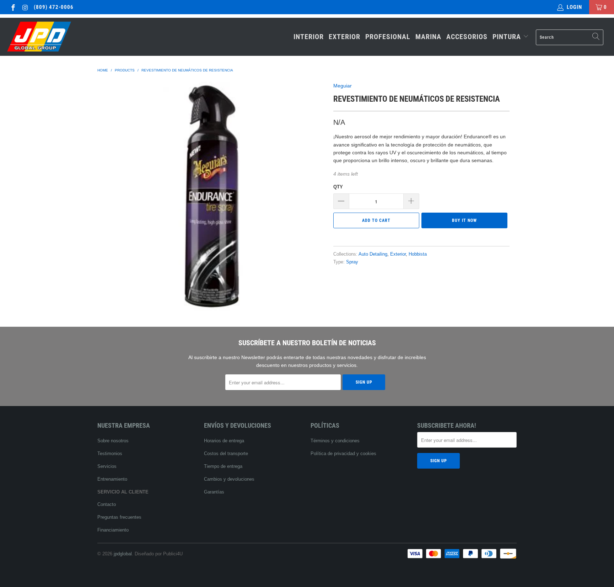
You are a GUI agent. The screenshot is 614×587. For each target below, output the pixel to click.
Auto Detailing (373, 254)
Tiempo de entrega (223, 466)
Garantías (214, 492)
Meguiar (342, 86)
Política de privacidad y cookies (343, 453)
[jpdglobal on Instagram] (25, 7)
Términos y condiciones (335, 440)
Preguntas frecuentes (119, 517)
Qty (338, 187)
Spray (352, 262)
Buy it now (464, 220)
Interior (308, 36)
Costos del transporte (226, 453)
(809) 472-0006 (54, 7)
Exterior (344, 36)
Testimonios (109, 453)
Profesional (387, 36)
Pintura (507, 36)
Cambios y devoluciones (229, 479)
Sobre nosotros (113, 440)
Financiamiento (113, 530)
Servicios (107, 466)
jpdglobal (123, 553)
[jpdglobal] (52, 37)
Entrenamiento (112, 479)
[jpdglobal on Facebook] (12, 7)
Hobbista (418, 254)
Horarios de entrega (224, 440)
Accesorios (467, 36)
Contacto (106, 504)
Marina (428, 36)
